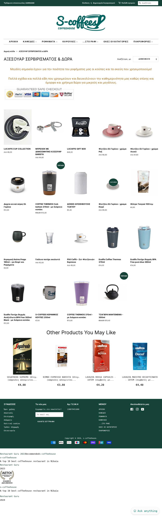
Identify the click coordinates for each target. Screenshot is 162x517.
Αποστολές (8, 413)
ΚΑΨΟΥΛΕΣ (69, 41)
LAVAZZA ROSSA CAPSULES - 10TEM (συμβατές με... (100, 378)
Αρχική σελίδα (9, 51)
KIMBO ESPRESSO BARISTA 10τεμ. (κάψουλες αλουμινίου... (61, 378)
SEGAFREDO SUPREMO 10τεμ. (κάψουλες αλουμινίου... (22, 378)
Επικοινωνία (9, 431)
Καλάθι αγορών (128, 3)
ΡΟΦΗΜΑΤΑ (49, 41)
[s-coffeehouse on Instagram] (137, 410)
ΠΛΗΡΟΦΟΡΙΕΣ (142, 41)
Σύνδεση (85, 3)
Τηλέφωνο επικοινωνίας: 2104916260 (19, 3)
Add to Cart (22, 385)
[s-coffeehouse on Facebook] (131, 410)
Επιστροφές (9, 416)
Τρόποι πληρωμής (11, 427)
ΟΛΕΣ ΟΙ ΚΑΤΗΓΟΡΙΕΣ (116, 41)
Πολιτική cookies (12, 424)
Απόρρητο (8, 420)
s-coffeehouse (89, 438)
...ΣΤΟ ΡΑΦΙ (90, 41)
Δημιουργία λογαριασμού (104, 3)
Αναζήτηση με (124, 59)
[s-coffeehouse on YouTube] (142, 410)
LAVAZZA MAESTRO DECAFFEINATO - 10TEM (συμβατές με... (140, 378)
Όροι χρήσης (9, 409)
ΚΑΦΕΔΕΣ (29, 41)
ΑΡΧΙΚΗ (13, 41)
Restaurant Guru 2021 (12, 454)
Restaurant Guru (9, 465)
